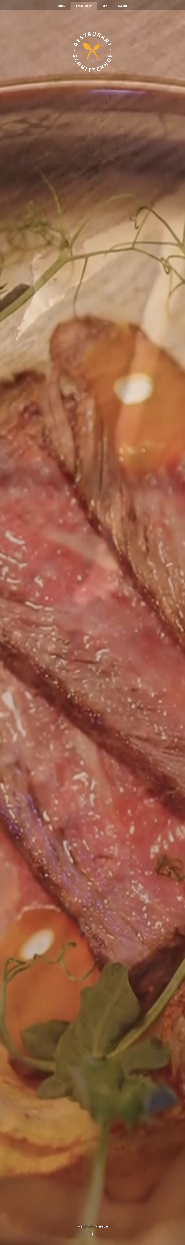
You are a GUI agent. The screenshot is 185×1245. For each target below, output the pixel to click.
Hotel (61, 6)
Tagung (123, 6)
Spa (105, 6)
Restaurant (84, 6)
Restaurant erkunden (92, 1226)
